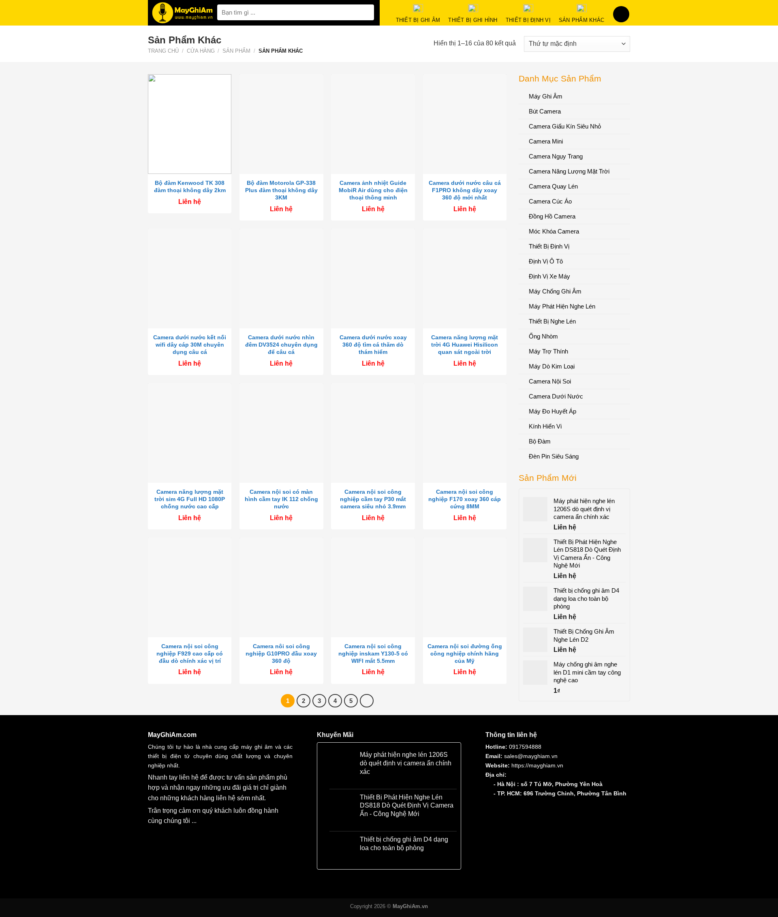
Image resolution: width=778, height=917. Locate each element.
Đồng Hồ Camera (552, 216)
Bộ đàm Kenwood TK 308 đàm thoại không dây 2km (190, 186)
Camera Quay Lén (553, 186)
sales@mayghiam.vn (531, 756)
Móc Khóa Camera (554, 231)
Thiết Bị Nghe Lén (552, 321)
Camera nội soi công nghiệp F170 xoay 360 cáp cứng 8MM (464, 499)
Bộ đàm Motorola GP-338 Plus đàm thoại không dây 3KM (281, 190)
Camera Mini (546, 141)
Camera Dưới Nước (556, 396)
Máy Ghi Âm (545, 96)
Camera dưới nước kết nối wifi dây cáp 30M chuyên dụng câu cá (189, 344)
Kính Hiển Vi (545, 426)
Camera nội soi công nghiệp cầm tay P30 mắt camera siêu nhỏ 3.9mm (373, 499)
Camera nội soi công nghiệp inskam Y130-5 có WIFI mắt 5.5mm (373, 653)
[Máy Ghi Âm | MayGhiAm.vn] (182, 13)
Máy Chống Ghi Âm (555, 291)
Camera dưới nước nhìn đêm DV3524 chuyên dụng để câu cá (281, 344)
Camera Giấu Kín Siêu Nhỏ (565, 126)
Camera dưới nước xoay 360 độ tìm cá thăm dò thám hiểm (373, 344)
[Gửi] (366, 12)
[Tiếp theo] (367, 701)
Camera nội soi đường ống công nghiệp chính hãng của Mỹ (464, 653)
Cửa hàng (201, 51)
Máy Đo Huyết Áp (552, 411)
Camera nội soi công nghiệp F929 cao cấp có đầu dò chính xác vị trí (189, 653)
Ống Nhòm (543, 336)
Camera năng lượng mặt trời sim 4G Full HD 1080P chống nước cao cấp (189, 499)
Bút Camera (545, 111)
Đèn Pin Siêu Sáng (554, 456)
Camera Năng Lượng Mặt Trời (569, 171)
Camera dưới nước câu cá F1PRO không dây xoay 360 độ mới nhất (465, 190)
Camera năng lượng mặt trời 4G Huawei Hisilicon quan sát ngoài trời (464, 344)
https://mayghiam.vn (537, 765)
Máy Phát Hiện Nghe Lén (562, 306)
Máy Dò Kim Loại (552, 366)
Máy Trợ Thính (548, 351)
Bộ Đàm (540, 441)
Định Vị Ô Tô (546, 261)
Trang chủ (163, 51)
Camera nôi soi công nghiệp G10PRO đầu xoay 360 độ (281, 653)
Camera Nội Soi (550, 381)
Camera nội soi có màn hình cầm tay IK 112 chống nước (281, 499)
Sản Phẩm (236, 51)
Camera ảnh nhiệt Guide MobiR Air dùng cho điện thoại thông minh (373, 190)
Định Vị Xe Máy (549, 276)
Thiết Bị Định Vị (549, 246)
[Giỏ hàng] (621, 14)
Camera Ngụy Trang (556, 156)
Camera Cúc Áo (550, 201)
